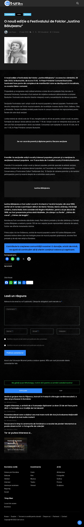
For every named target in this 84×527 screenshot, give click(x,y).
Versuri (33, 485)
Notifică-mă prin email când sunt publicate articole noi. (25, 345)
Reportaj (7, 489)
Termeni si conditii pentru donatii (29, 516)
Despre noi (47, 516)
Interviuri (7, 482)
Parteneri (56, 516)
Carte (32, 472)
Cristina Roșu (11, 411)
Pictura (59, 482)
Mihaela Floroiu (12, 402)
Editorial (7, 476)
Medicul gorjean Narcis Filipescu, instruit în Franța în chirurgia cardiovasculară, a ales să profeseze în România (40, 397)
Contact (64, 516)
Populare (23, 391)
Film (32, 476)
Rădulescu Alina (12, 429)
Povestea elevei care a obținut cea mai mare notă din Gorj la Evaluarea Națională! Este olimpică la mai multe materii (41, 415)
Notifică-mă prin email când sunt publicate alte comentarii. (27, 339)
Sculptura (60, 485)
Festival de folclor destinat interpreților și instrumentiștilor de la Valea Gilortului (16, 446)
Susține (13, 516)
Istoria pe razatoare (11, 485)
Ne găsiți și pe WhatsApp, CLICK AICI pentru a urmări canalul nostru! (42, 383)
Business (7, 507)
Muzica (27, 14)
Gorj (19, 14)
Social (6, 492)
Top (60, 391)
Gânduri (7, 479)
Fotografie (60, 476)
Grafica (59, 479)
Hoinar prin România (11, 472)
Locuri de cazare (10, 503)
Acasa (6, 516)
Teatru (33, 482)
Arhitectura (61, 472)
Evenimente (9, 14)
